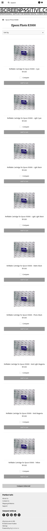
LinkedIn (19, 515)
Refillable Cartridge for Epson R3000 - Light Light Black (24, 216)
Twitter (7, 515)
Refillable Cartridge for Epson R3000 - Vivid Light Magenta (24, 364)
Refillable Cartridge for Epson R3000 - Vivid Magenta (24, 413)
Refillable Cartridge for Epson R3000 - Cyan (24, 69)
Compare (26, 78)
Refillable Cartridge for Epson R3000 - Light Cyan (24, 118)
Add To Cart (24, 83)
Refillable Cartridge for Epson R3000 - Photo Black (24, 315)
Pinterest (11, 515)
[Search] (8, 2)
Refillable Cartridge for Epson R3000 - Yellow (24, 462)
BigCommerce (14, 528)
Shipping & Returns (8, 503)
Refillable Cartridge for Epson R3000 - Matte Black (24, 266)
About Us (5, 498)
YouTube (15, 515)
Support (4, 506)
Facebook (3, 515)
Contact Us (5, 501)
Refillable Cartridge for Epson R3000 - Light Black (24, 167)
